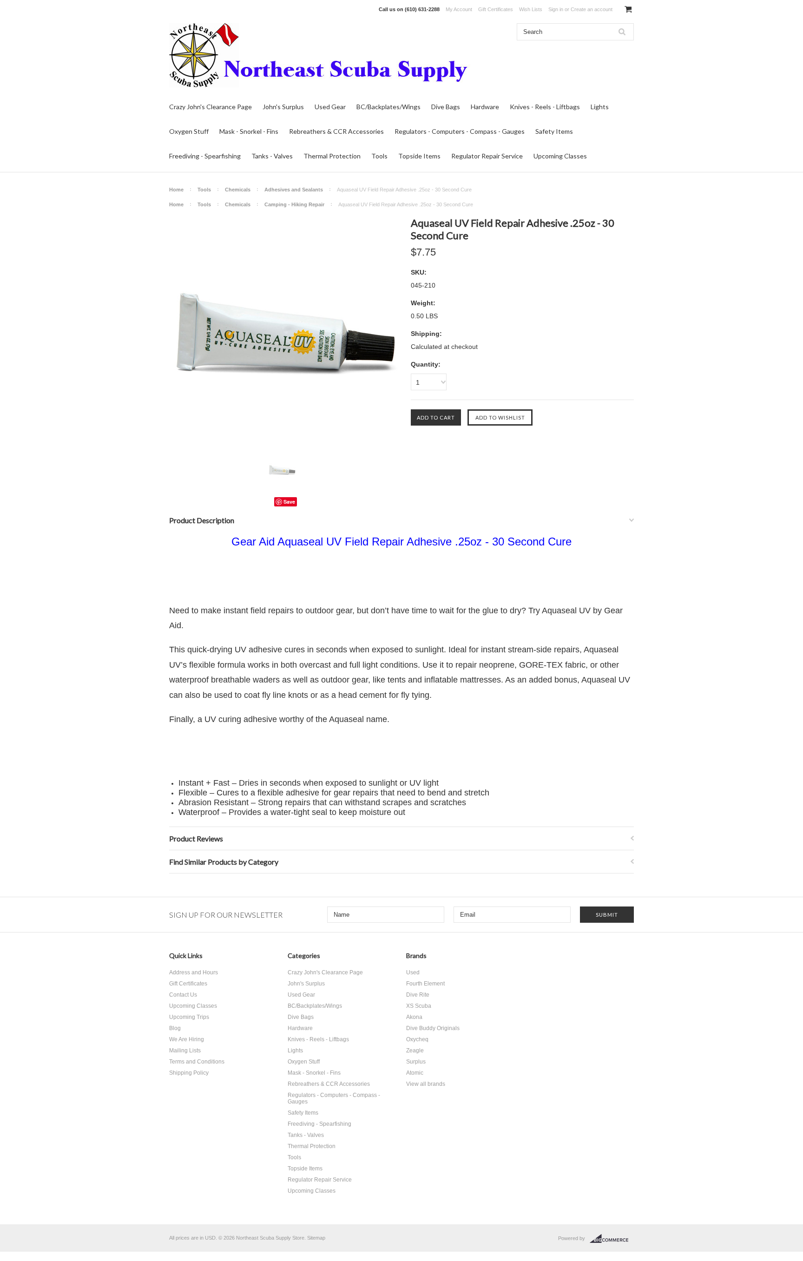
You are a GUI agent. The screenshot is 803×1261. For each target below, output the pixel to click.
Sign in (555, 9)
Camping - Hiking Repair (294, 204)
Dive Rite (417, 995)
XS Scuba (418, 1006)
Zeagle (415, 1050)
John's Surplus (283, 107)
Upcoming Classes (560, 156)
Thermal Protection (332, 156)
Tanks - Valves (272, 156)
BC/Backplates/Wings (388, 107)
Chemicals (237, 189)
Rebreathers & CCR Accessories (336, 131)
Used (413, 972)
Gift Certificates (495, 9)
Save (289, 501)
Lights (600, 107)
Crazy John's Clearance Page (210, 107)
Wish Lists (530, 9)
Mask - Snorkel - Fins (248, 131)
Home (176, 189)
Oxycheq (417, 1039)
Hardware (485, 107)
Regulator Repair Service (487, 156)
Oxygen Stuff (189, 131)
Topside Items (419, 156)
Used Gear (330, 107)
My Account (459, 9)
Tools (379, 156)
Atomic (414, 1073)
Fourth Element (425, 983)
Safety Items (554, 131)
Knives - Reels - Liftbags (545, 107)
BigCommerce (612, 1239)
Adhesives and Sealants (293, 189)
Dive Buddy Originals (433, 1028)
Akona (414, 1017)
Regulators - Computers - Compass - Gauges (460, 131)
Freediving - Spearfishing (205, 156)
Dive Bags (445, 107)
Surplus (416, 1061)
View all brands (425, 1084)
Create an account (591, 9)
